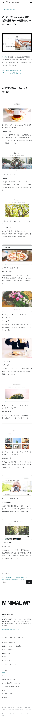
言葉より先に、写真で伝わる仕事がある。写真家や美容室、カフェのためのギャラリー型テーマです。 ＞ (16, 327)
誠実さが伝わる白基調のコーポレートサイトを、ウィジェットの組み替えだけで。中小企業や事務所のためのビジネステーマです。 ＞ (16, 508)
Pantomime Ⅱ (7, 411)
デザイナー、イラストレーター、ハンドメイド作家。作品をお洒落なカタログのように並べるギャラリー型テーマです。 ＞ (16, 464)
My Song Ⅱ (6, 365)
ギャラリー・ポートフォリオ (12, 315)
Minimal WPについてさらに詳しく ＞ (13, 629)
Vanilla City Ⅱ (7, 546)
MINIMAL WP (16, 603)
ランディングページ (9, 125)
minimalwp (6, 573)
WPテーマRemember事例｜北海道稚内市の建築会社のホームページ (16, 578)
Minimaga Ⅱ (6, 178)
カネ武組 (4, 57)
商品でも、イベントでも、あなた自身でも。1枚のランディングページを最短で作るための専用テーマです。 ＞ (17, 371)
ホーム (4, 676)
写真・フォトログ (7, 660)
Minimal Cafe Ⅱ (7, 131)
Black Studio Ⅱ (7, 271)
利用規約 (4, 697)
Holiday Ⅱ (5, 321)
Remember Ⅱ (6, 458)
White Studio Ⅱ (7, 502)
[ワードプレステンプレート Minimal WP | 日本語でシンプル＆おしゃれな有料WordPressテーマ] (10, 2)
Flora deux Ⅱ (6, 227)
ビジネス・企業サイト (10, 268)
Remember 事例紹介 (8, 9)
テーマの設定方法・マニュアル (11, 683)
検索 (29, 582)
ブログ (4, 174)
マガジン (11, 174)
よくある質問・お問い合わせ (10, 686)
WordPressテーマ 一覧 (8, 679)
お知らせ (4, 690)
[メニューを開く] (31, 3)
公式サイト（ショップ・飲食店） (11, 646)
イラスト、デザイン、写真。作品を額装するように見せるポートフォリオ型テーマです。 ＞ (16, 418)
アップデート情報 (7, 694)
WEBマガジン (6, 653)
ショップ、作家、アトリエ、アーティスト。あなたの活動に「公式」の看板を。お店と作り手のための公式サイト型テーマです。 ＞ (16, 234)
